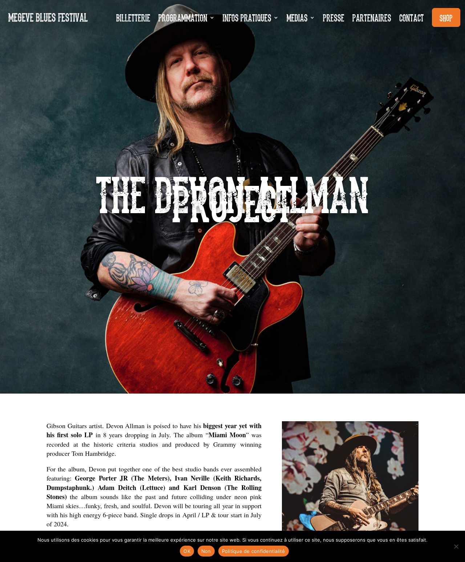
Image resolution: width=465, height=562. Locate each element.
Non (206, 551)
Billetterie (133, 17)
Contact (411, 17)
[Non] (456, 546)
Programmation (182, 17)
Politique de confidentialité (253, 551)
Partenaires (371, 17)
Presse (333, 17)
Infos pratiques (247, 17)
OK (186, 551)
